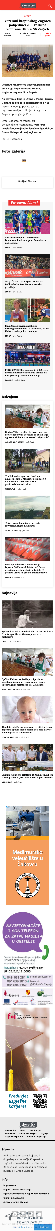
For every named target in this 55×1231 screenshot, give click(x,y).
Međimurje (10, 489)
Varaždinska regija (14, 442)
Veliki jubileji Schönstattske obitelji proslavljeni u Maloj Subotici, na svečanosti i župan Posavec (27, 776)
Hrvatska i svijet (10, 737)
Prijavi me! (43, 1225)
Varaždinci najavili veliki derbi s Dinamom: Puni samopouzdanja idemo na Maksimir (26, 240)
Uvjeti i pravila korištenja (17, 1189)
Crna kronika (11, 530)
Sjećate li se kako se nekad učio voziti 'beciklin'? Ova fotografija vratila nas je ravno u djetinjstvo (27, 634)
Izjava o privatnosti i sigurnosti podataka (26, 1193)
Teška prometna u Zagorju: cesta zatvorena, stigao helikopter (22, 524)
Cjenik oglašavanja (13, 1198)
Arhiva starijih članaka (15, 1202)
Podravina (10, 1133)
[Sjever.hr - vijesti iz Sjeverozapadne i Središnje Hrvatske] (27, 6)
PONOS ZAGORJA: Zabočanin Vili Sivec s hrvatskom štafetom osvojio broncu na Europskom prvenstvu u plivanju (26, 373)
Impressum (9, 1185)
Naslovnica (10, 1130)
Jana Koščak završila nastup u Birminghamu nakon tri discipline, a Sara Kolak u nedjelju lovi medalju (27, 329)
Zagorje (9, 380)
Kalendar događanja (36, 1136)
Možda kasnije (21, 1224)
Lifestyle (6, 642)
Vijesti (23, 1130)
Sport (27, 16)
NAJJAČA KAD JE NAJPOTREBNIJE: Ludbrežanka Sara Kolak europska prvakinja (23, 284)
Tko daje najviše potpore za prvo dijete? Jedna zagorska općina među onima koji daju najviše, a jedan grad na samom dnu (27, 730)
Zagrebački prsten (14, 1136)
